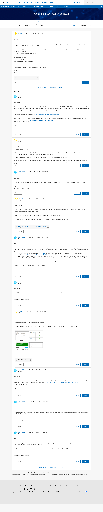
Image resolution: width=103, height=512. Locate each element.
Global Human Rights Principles (60, 504)
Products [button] (10, 2)
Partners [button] (42, 2)
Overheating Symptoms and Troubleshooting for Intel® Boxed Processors (40, 259)
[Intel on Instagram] (34, 497)
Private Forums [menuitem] (68, 6)
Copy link (77, 135)
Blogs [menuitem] (60, 6)
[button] (88, 33)
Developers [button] (34, 2)
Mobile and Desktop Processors (40, 21)
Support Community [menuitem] (5, 6)
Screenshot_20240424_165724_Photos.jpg (27, 77)
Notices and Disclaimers (68, 503)
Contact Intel (34, 493)
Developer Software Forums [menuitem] (24, 6)
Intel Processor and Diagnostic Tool (47, 121)
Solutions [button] (25, 2)
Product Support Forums (25, 21)
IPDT (47, 256)
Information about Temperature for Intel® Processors (51, 115)
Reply (85, 82)
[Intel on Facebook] (21, 497)
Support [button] (17, 2)
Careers (52, 493)
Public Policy (77, 493)
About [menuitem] (14, 6)
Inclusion (71, 493)
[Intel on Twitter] (24, 497)
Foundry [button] (49, 2)
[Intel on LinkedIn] (27, 497)
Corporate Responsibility (61, 493)
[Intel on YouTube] (31, 497)
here (52, 480)
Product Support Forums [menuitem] (39, 6)
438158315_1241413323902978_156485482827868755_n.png (35, 229)
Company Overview (25, 493)
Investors (47, 493)
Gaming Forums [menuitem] (51, 6)
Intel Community (15, 21)
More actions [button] (84, 25)
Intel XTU (60, 121)
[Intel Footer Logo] (13, 499)
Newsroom (41, 493)
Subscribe (73, 25)
